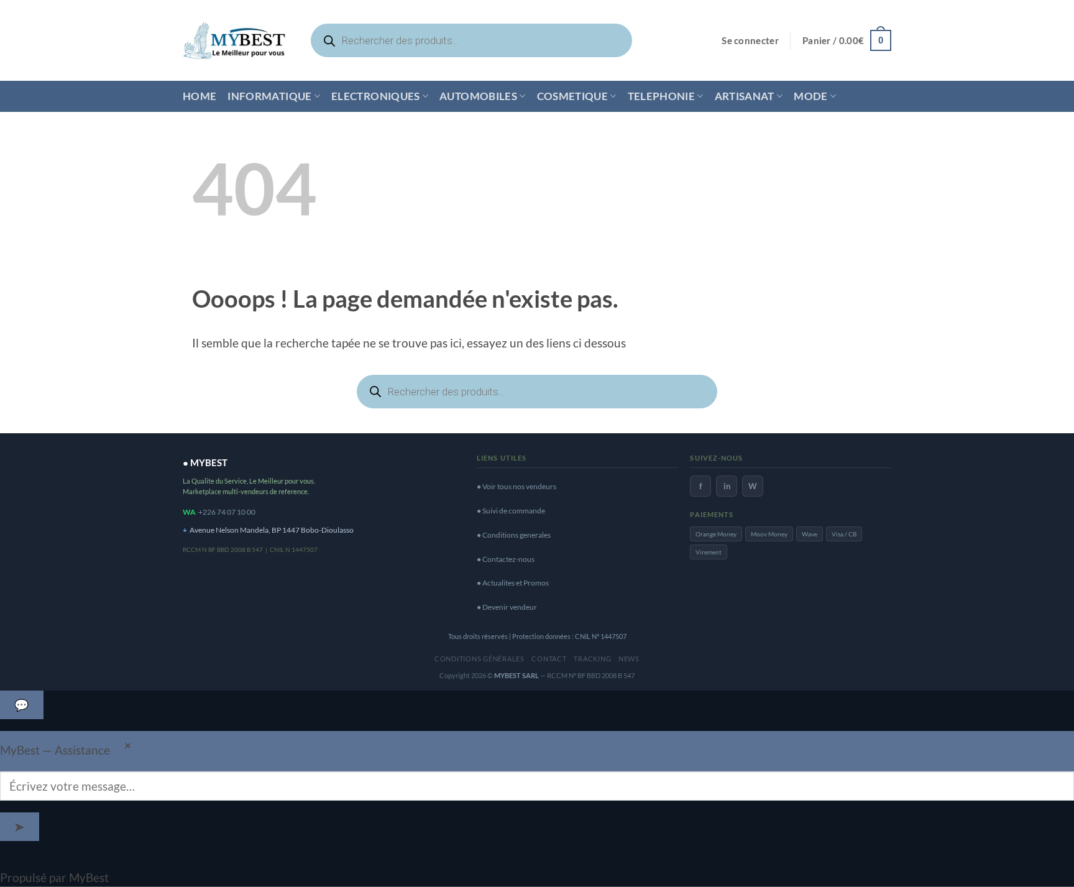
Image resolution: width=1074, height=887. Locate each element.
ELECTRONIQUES (375, 96)
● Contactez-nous (506, 559)
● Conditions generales (514, 535)
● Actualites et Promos (513, 582)
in (726, 486)
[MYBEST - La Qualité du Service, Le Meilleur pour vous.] (234, 40)
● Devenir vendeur (507, 607)
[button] (750, 41)
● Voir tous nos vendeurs (516, 486)
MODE (810, 96)
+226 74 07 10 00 (226, 512)
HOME (199, 96)
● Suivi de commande (511, 510)
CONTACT (548, 659)
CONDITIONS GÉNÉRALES (479, 659)
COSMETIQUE (572, 96)
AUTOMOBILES (478, 96)
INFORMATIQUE (269, 96)
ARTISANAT (744, 96)
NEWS (629, 659)
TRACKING (592, 659)
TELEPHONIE (661, 96)
